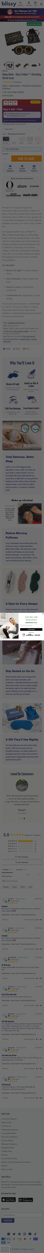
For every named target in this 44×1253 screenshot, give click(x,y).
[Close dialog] (42, 613)
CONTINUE (31, 629)
